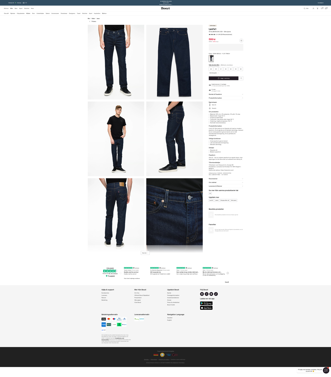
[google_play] (206, 303)
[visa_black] (104, 319)
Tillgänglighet (154, 359)
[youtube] (211, 294)
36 (240, 69)
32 (225, 69)
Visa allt (227, 282)
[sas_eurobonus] (104, 330)
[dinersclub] (124, 319)
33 (230, 69)
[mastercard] (109, 319)
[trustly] (119, 324)
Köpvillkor (146, 359)
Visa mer (144, 253)
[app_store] (206, 308)
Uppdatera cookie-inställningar (178, 359)
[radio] (211, 58)
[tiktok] (216, 294)
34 (235, 69)
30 (216, 69)
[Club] (317, 8)
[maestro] (114, 319)
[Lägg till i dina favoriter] (241, 78)
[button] (116, 62)
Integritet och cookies (164, 359)
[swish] (114, 324)
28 (211, 69)
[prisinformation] (241, 40)
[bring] (136, 319)
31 (220, 69)
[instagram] (207, 294)
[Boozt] (165, 8)
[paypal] (124, 324)
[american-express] (104, 324)
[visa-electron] (119, 319)
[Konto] (313, 8)
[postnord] (142, 319)
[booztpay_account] (109, 324)
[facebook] (202, 294)
